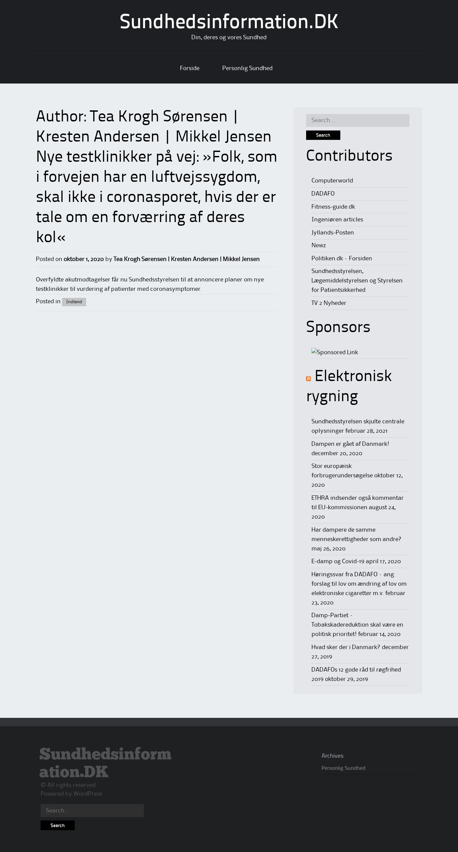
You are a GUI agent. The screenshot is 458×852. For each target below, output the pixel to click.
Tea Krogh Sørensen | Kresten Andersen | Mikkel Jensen (187, 259)
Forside (189, 68)
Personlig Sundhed (247, 68)
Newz (318, 245)
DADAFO (323, 194)
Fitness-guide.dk (333, 207)
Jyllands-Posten (332, 232)
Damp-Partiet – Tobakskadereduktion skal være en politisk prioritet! (357, 625)
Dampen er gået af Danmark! (350, 444)
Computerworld (332, 180)
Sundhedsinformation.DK (229, 23)
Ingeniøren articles (337, 219)
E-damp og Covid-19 (337, 561)
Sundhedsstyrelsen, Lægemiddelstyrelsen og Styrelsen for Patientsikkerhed (357, 281)
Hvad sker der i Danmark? (346, 647)
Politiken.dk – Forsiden (341, 258)
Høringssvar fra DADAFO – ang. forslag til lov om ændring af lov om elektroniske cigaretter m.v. (359, 584)
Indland (74, 302)
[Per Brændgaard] (334, 352)
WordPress (87, 794)
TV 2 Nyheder (328, 303)
